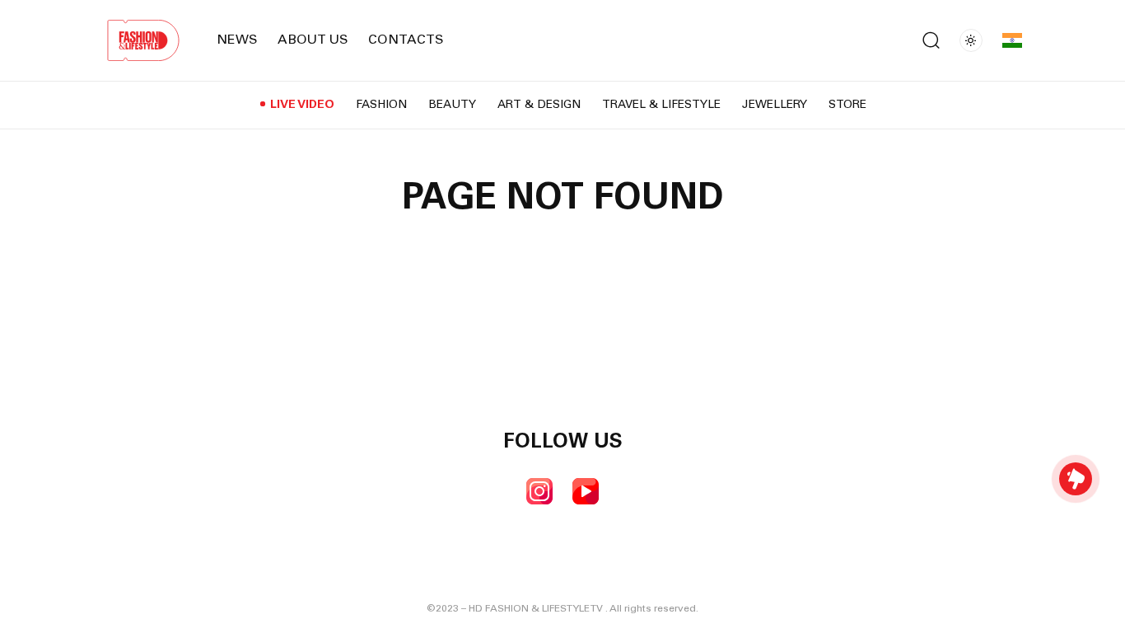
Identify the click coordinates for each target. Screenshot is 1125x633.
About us (313, 40)
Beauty (452, 105)
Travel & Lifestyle (661, 105)
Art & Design (539, 105)
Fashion (381, 105)
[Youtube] (585, 491)
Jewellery (774, 105)
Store (847, 105)
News (237, 40)
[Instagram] (539, 491)
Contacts (406, 40)
